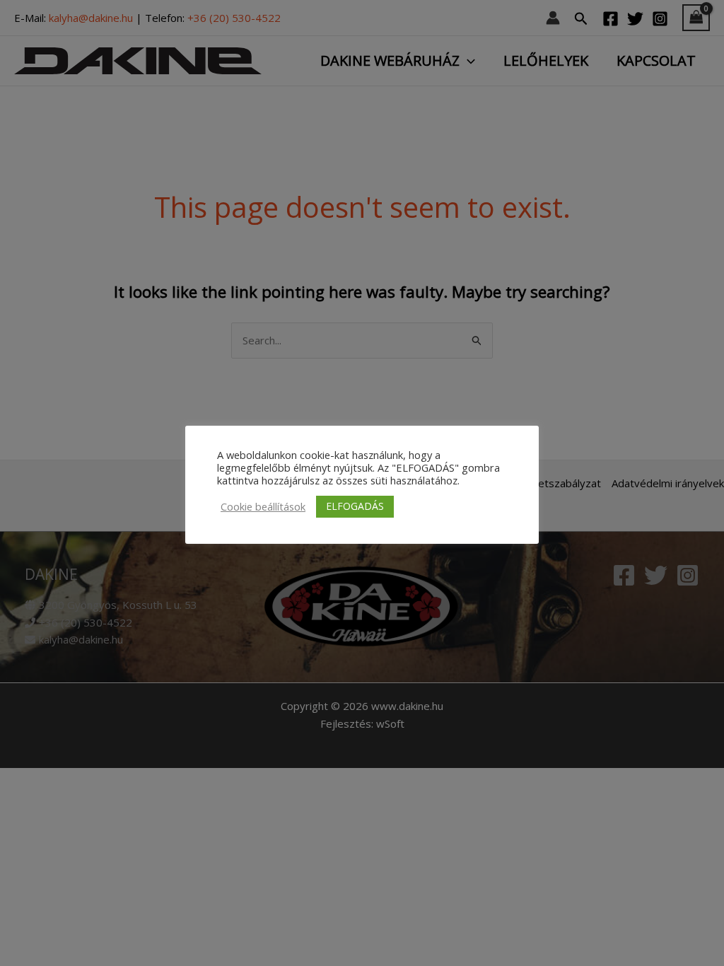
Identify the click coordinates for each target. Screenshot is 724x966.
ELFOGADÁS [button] (355, 506)
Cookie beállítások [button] (263, 506)
